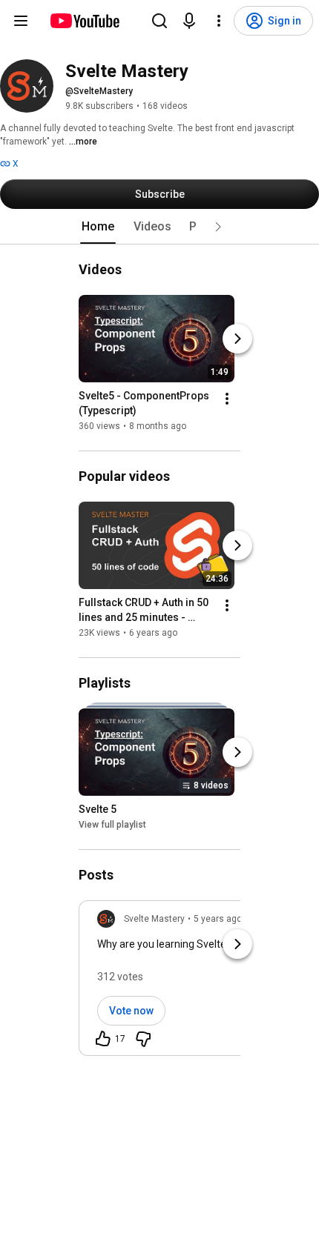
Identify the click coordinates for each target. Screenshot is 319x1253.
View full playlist (112, 825)
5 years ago (218, 919)
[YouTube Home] (84, 20)
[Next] (237, 338)
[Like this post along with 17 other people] (103, 1039)
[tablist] (159, 227)
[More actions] (227, 398)
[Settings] (219, 21)
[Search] (159, 21)
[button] (218, 227)
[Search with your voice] (189, 21)
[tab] (98, 227)
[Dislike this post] (143, 1039)
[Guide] (21, 21)
